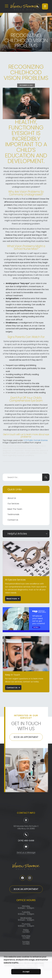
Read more (12, 598)
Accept (26, 971)
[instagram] (29, 878)
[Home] (21, 6)
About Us (11, 498)
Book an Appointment (26, 737)
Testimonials (13, 514)
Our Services (13, 503)
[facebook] (22, 878)
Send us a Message (26, 852)
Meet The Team (14, 509)
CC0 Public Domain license (35, 440)
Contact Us (12, 519)
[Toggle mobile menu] (6, 6)
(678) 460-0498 (26, 840)
